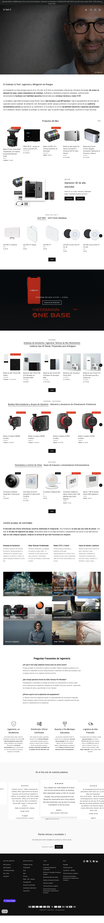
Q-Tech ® (7, 9)
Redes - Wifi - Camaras (29, 879)
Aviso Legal (46, 864)
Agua (24, 873)
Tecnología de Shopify (60, 909)
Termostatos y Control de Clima (28, 465)
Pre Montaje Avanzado (8, 870)
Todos (99, 120)
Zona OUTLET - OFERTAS (69, 870)
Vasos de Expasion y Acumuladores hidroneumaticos (66, 465)
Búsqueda (65, 864)
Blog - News (6, 873)
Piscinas (25, 876)
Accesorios (80, 198)
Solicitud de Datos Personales (50, 877)
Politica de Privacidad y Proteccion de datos (52, 873)
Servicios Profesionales (29, 885)
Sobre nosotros (7, 864)
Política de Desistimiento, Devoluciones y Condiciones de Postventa (51, 891)
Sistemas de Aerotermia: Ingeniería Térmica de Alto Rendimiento (52, 343)
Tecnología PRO (27, 882)
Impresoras (69, 198)
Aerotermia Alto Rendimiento (52, 302)
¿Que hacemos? (7, 867)
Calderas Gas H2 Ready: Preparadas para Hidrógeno (53, 346)
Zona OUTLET (26, 891)
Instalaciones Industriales (29, 888)
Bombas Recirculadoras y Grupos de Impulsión (28, 404)
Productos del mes (27, 864)
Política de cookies (48, 883)
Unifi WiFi (41, 218)
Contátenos (6, 876)
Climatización (26, 867)
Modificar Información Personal (51, 880)
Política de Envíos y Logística (50, 886)
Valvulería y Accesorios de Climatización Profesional (73, 404)
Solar (24, 870)
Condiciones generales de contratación (49, 868)
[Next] (100, 235)
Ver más (97, 67)
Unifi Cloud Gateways (57, 218)
